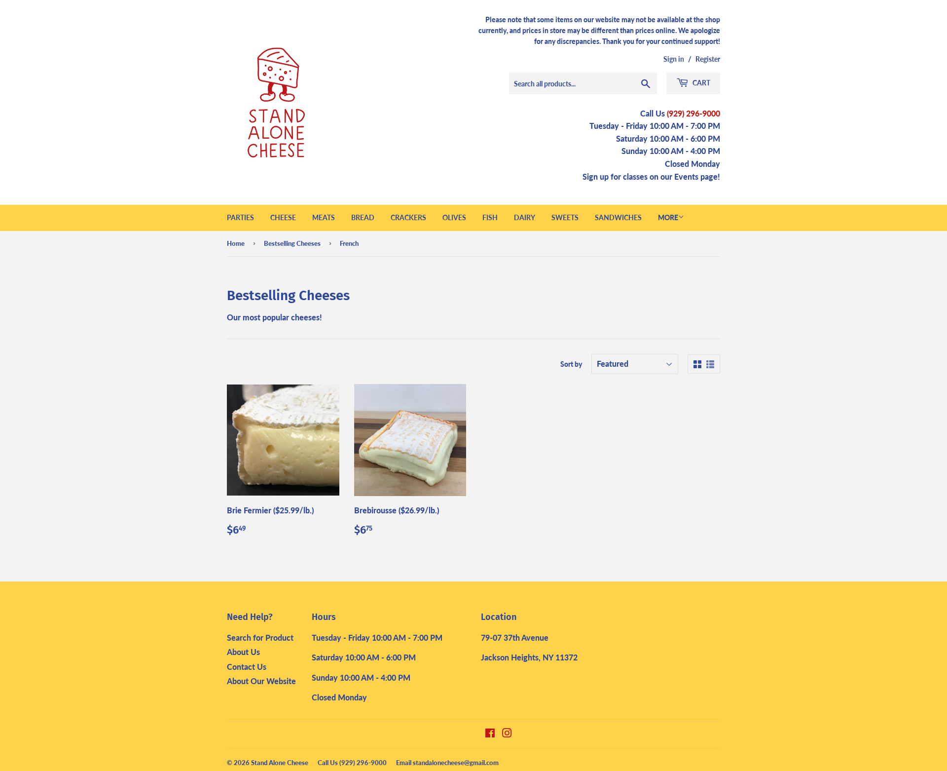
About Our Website (261, 681)
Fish (490, 217)
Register (707, 59)
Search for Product (260, 637)
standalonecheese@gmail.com (456, 763)
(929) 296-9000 (693, 113)
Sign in (673, 59)
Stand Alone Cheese (279, 763)
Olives (454, 217)
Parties (240, 217)
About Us (243, 651)
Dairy (524, 217)
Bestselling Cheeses (292, 243)
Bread (362, 217)
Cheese (283, 217)
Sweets (565, 217)
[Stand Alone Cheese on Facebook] (490, 733)
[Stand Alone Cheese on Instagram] (507, 733)
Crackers (408, 217)
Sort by (571, 364)
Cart (700, 82)
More (668, 217)
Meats (323, 217)
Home (236, 243)
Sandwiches (618, 217)
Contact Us (246, 666)
